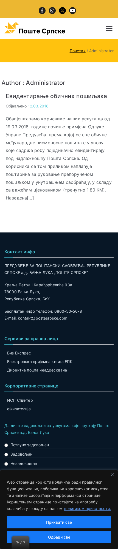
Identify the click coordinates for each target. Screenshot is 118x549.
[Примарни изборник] (109, 28)
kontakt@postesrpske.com (42, 318)
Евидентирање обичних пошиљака (56, 96)
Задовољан (21, 454)
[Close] (112, 474)
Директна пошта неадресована (37, 370)
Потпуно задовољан (29, 444)
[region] (59, 509)
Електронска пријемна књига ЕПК (39, 361)
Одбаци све (59, 537)
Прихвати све (59, 522)
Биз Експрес (19, 353)
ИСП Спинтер (20, 400)
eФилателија (19, 408)
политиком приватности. (87, 508)
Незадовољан (23, 463)
